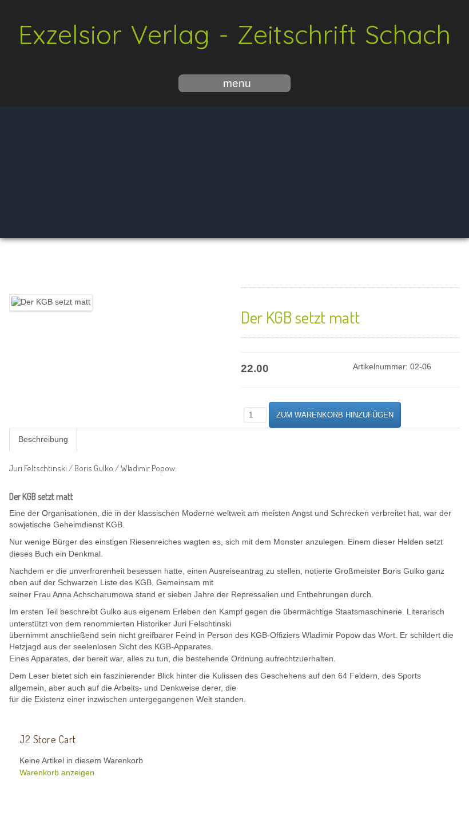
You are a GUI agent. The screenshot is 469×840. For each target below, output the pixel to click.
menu (237, 83)
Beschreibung (43, 439)
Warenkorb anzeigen (56, 772)
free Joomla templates (234, 831)
